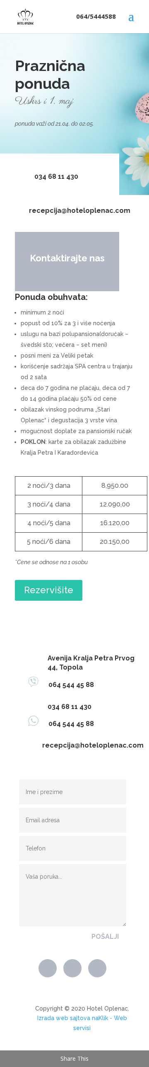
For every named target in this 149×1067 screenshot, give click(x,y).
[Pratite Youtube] (72, 968)
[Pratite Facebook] (47, 968)
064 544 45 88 (66, 685)
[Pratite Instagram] (97, 968)
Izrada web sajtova (63, 1018)
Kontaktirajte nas (67, 258)
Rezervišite (48, 590)
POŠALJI (105, 936)
